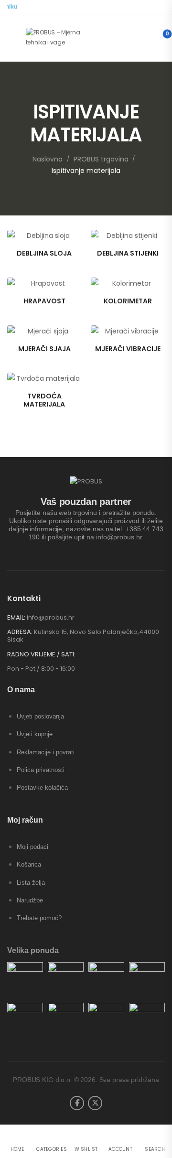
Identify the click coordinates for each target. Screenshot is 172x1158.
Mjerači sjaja (44, 349)
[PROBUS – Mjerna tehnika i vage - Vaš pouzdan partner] (62, 37)
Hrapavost (44, 301)
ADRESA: (19, 631)
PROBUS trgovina (101, 159)
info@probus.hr (51, 617)
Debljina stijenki (128, 253)
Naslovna (47, 159)
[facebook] (77, 1103)
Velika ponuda (33, 950)
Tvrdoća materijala (44, 400)
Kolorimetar (128, 301)
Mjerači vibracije (128, 349)
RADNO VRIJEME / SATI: (41, 654)
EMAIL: (16, 617)
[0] (159, 37)
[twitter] (95, 1103)
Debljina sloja (44, 253)
